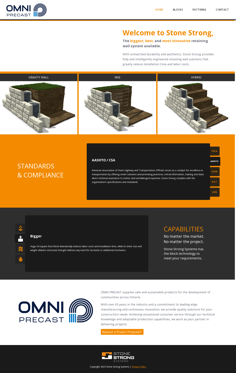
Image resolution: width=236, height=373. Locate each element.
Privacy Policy (139, 366)
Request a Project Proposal (121, 332)
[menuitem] (159, 9)
